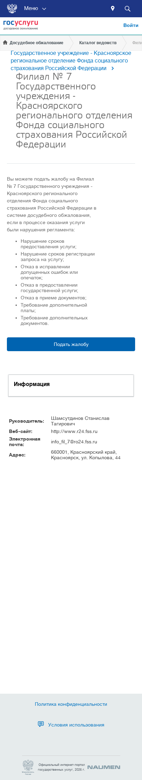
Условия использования (76, 725)
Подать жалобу (71, 344)
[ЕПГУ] (20, 28)
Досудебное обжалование (36, 42)
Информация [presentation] (32, 384)
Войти (131, 25)
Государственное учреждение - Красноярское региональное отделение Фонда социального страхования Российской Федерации (71, 60)
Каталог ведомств (97, 42)
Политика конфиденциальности (71, 704)
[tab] (71, 385)
